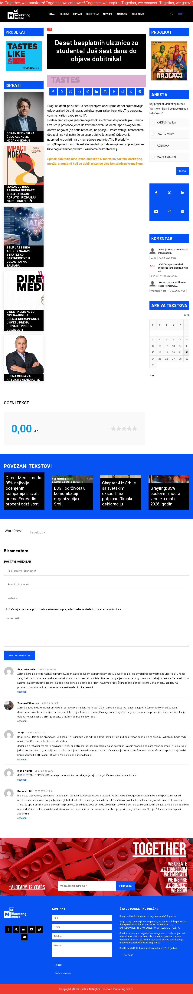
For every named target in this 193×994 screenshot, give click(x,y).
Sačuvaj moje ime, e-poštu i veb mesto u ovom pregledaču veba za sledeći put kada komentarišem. (65, 609)
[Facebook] (53, 91)
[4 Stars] (129, 428)
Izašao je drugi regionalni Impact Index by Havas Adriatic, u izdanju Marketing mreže (21, 194)
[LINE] (140, 91)
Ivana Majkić (24, 770)
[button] (171, 14)
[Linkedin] (96, 91)
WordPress (13, 530)
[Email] (79, 91)
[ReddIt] (122, 91)
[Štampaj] (105, 91)
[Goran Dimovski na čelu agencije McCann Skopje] (24, 112)
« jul (151, 375)
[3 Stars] (124, 428)
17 (153, 352)
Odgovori (22, 692)
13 (173, 346)
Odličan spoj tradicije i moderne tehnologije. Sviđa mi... (173, 268)
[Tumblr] (131, 91)
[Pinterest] (114, 91)
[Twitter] (169, 192)
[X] (62, 91)
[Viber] (88, 91)
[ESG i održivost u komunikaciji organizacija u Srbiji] (72, 492)
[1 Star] (113, 428)
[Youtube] (156, 211)
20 (173, 352)
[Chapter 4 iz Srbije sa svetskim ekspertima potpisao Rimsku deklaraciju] (120, 492)
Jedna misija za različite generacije (23, 377)
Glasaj (182, 171)
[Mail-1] (182, 211)
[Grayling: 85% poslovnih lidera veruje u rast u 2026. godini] (169, 492)
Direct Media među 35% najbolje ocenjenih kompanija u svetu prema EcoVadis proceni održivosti (23, 320)
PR (49, 29)
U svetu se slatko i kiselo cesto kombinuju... (172, 284)
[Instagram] (169, 211)
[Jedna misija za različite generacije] (24, 355)
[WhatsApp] (70, 91)
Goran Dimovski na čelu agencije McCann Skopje (21, 136)
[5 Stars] (134, 428)
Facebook (37, 532)
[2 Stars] (118, 428)
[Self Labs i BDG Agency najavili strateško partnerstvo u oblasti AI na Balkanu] (24, 226)
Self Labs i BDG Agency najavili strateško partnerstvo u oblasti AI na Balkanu (19, 256)
